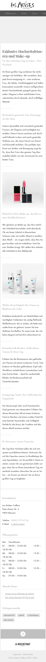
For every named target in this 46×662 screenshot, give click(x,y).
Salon (24, 13)
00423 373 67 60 (20, 520)
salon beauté (8, 620)
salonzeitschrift (9, 615)
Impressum (17, 654)
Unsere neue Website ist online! (19, 593)
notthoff (21, 615)
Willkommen (10, 13)
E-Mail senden (18, 524)
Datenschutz (28, 654)
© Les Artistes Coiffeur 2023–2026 (23, 658)
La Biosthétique (33, 615)
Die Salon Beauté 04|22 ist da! (19, 597)
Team (34, 13)
